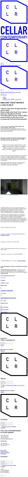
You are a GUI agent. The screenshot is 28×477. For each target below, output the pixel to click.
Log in (2, 94)
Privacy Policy (22, 385)
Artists (6, 65)
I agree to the (9, 426)
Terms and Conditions (12, 385)
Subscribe (3, 427)
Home (4, 97)
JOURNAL (3, 282)
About (19, 65)
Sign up (5, 94)
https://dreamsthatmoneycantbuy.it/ (8, 275)
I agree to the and (13, 385)
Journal (16, 65)
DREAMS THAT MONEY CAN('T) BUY (12, 99)
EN (1, 64)
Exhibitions (10, 65)
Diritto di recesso (4, 451)
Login (2, 345)
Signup (2, 386)
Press (14, 65)
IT (3, 64)
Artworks (3, 65)
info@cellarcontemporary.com (7, 438)
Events (7, 282)
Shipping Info (3, 453)
